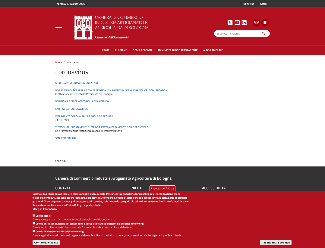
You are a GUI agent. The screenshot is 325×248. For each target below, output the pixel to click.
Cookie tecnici (43, 216)
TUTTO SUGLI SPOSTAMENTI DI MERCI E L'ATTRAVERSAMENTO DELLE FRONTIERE (101, 127)
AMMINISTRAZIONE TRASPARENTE (178, 50)
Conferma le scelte (46, 242)
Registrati (248, 4)
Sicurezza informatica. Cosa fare (77, 83)
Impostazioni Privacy (162, 188)
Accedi (263, 4)
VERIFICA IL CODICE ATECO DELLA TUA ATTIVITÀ (82, 101)
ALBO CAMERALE (213, 50)
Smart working (65, 138)
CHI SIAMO (121, 50)
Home (58, 62)
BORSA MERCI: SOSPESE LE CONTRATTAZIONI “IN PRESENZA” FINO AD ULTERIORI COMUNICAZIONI (111, 90)
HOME (105, 50)
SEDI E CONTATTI (142, 50)
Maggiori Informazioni (45, 209)
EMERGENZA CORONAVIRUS (71, 109)
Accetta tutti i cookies (276, 242)
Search (263, 33)
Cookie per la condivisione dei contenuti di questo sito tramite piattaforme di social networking (90, 223)
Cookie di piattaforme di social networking (60, 231)
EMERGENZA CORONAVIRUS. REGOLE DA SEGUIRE (84, 116)
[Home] (111, 27)
